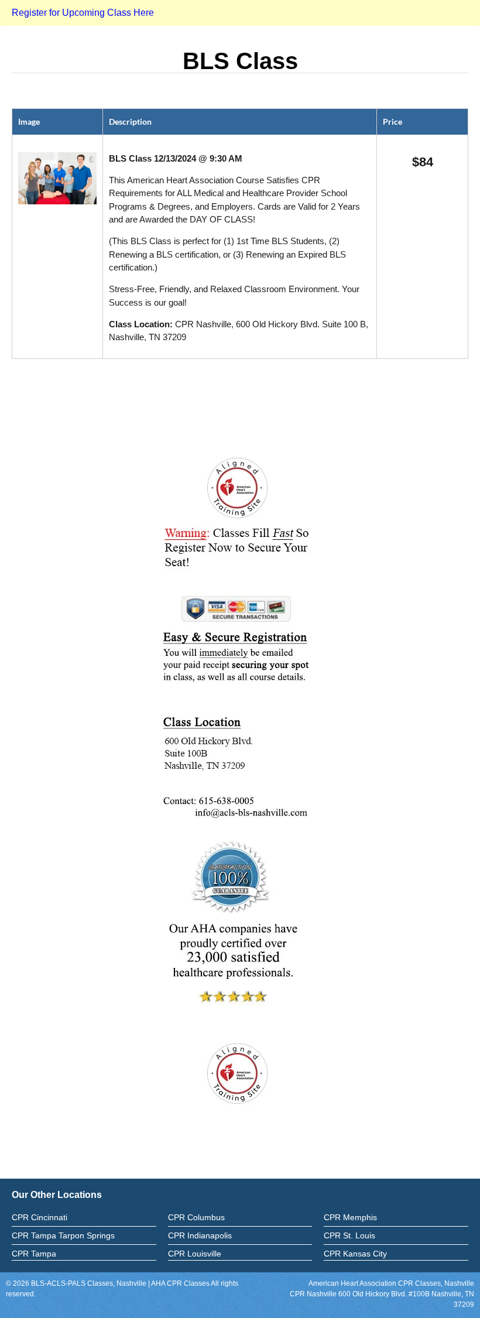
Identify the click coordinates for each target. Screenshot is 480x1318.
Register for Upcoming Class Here (83, 13)
